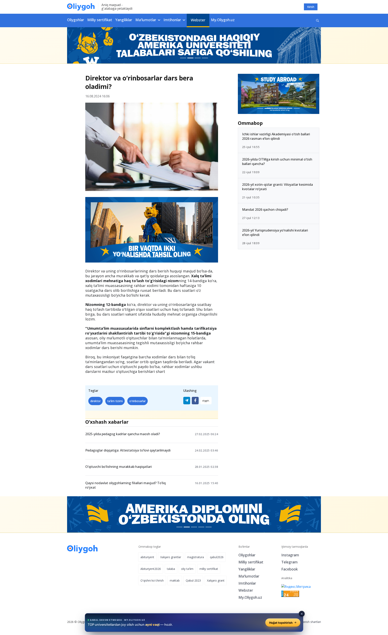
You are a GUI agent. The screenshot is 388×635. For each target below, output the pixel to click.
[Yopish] (302, 614)
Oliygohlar (75, 19)
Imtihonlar (247, 583)
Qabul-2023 (193, 580)
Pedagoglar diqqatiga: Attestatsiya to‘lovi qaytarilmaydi (128, 450)
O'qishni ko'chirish (152, 580)
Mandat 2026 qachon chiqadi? (265, 209)
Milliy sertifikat (99, 19)
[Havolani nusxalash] (206, 400)
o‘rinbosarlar (137, 401)
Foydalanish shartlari (307, 622)
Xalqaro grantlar (170, 557)
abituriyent (147, 557)
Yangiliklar (123, 19)
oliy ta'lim (187, 569)
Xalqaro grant (216, 580)
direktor (95, 401)
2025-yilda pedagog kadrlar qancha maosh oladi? (122, 434)
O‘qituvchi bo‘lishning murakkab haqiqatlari (118, 466)
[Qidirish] (317, 20)
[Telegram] (186, 400)
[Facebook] (195, 400)
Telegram (289, 562)
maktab (175, 580)
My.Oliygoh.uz (223, 19)
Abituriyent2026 (150, 569)
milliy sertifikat (208, 569)
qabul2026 (217, 557)
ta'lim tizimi (115, 401)
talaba (171, 569)
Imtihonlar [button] (172, 19)
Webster (198, 20)
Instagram (290, 555)
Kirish (310, 7)
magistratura (195, 557)
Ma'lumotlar (248, 576)
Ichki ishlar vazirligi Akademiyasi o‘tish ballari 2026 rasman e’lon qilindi (276, 136)
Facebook (289, 569)
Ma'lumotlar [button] (146, 19)
